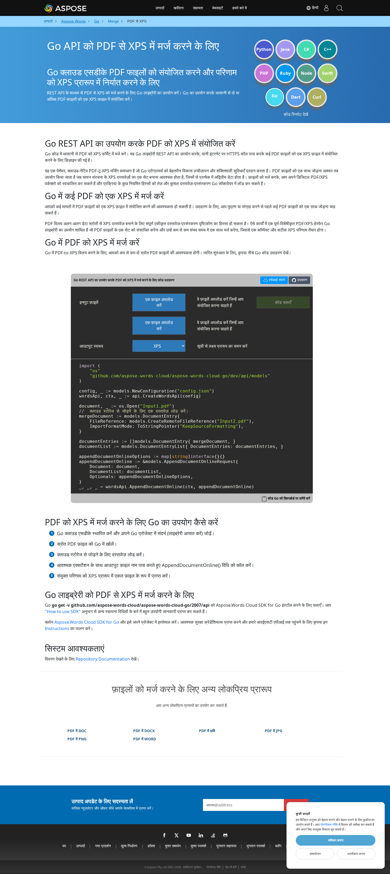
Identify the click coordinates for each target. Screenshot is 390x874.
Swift (327, 73)
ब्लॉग (278, 845)
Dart (296, 97)
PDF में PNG (76, 738)
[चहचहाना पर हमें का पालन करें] (176, 835)
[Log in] (326, 8)
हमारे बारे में (239, 8)
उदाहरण (301, 280)
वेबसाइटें (217, 8)
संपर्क (243, 867)
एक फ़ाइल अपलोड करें (159, 302)
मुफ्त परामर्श (198, 845)
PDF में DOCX (144, 730)
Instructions (57, 628)
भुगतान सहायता (226, 845)
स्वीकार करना (336, 840)
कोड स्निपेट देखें (296, 114)
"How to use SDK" (63, 611)
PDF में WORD (144, 738)
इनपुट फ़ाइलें (89, 302)
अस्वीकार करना (356, 854)
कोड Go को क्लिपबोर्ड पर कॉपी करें (289, 498)
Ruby (285, 73)
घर (64, 845)
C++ (327, 49)
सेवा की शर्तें (230, 867)
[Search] (339, 8)
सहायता (198, 8)
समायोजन (315, 854)
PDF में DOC (76, 730)
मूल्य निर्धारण (129, 845)
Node (306, 73)
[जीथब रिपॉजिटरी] (225, 835)
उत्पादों (159, 8)
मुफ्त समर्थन (173, 845)
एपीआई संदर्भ (272, 279)
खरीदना (179, 8)
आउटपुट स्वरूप (91, 346)
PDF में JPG (273, 730)
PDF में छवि (207, 730)
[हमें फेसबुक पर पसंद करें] (164, 835)
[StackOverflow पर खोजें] (213, 835)
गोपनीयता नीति (213, 867)
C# (306, 49)
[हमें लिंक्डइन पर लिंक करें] (201, 835)
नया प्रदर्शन (103, 845)
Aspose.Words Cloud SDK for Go (86, 622)
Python (264, 49)
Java (285, 49)
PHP (264, 73)
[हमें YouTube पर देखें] (188, 835)
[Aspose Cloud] (79, 8)
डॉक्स (151, 845)
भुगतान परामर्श (255, 845)
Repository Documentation (103, 659)
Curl (317, 97)
